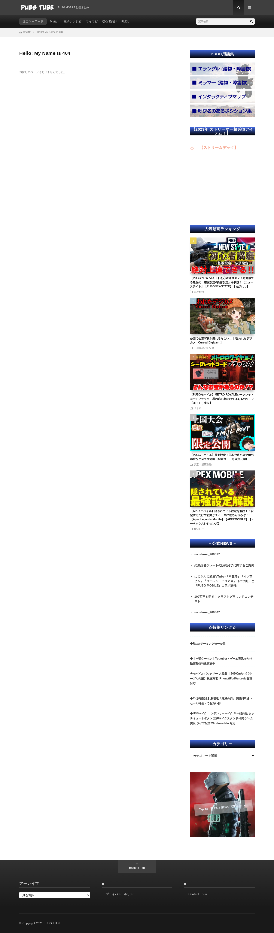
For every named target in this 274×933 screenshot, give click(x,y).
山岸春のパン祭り (204, 347)
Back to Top (137, 867)
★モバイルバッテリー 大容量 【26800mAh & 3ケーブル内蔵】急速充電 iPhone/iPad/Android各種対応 (221, 678)
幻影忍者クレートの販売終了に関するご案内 (224, 565)
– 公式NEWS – (222, 543)
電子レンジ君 (73, 21)
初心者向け (109, 21)
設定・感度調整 (203, 464)
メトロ (197, 408)
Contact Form (197, 894)
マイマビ (92, 21)
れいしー (199, 528)
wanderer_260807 (207, 612)
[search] (251, 21)
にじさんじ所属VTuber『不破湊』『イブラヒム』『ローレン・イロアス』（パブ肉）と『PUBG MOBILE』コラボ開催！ (224, 581)
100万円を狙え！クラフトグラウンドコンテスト (223, 599)
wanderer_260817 (207, 554)
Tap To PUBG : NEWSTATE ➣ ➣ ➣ (222, 807)
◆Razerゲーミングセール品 (207, 643)
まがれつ (199, 291)
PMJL (125, 21)
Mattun (54, 21)
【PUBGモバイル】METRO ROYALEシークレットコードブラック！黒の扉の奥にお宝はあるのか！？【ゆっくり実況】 (222, 399)
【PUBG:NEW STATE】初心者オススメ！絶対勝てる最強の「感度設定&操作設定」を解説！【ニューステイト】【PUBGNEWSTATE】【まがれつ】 (222, 282)
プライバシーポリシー (121, 894)
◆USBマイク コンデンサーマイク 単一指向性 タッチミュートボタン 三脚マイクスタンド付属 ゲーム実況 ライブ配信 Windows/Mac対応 (222, 718)
